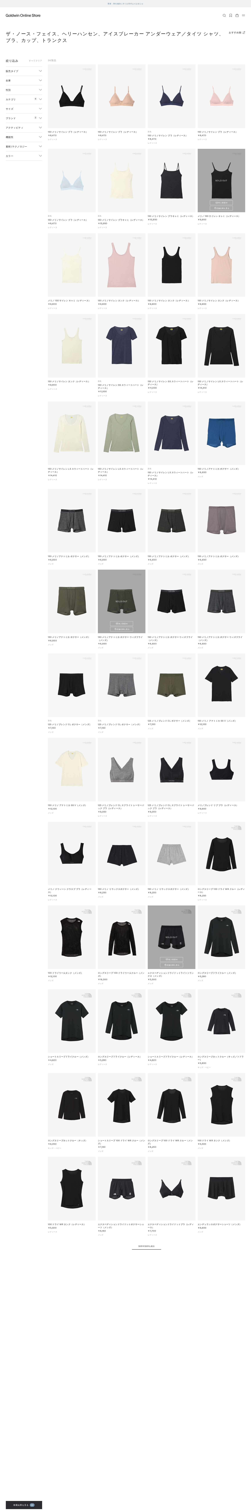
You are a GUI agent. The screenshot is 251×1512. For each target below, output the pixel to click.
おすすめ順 (235, 32)
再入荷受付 (223, 202)
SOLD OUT (221, 180)
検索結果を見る (23, 1505)
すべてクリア (35, 61)
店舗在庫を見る (223, 208)
